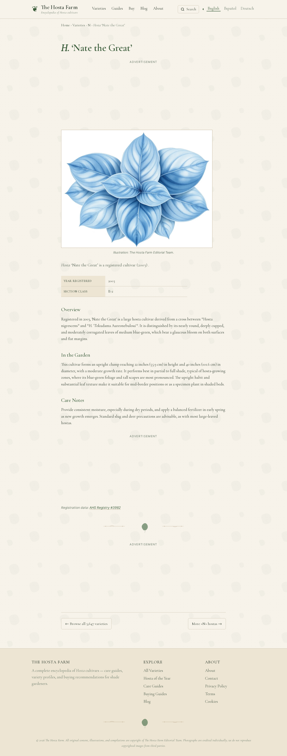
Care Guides (153, 686)
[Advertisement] (143, 94)
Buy (132, 8)
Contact (211, 678)
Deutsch (247, 8)
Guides (117, 8)
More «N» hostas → (207, 623)
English (213, 8)
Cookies (211, 701)
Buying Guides (155, 694)
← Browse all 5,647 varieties (86, 623)
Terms (210, 694)
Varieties (99, 8)
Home (65, 25)
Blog (143, 8)
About (158, 8)
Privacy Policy (216, 686)
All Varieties (153, 670)
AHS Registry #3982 (105, 508)
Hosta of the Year (157, 678)
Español (230, 8)
